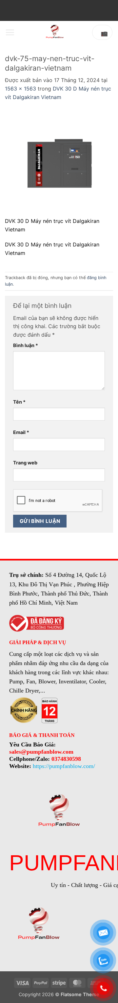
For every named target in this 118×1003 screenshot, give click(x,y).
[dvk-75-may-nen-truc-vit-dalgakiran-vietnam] (59, 162)
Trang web (25, 462)
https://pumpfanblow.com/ (64, 766)
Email (21, 432)
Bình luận (25, 345)
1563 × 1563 (20, 88)
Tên (19, 402)
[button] (10, 32)
